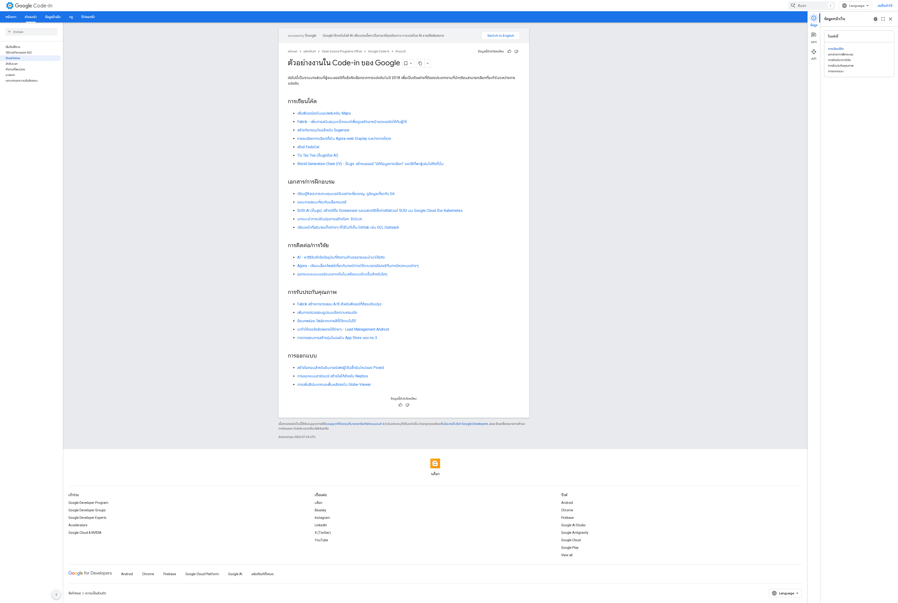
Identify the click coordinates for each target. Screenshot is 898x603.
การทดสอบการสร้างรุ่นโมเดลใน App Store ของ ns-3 (337, 338)
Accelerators (78, 525)
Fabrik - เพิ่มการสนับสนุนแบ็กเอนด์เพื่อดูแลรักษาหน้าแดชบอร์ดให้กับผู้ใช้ (352, 121)
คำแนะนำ (31, 17)
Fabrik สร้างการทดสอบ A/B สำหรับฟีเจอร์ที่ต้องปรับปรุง (339, 304)
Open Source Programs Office (342, 51)
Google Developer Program (88, 503)
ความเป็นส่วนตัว (95, 593)
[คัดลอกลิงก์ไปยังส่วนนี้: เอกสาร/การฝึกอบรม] (339, 182)
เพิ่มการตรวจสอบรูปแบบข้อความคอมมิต (327, 312)
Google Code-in (378, 51)
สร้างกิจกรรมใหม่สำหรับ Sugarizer (323, 130)
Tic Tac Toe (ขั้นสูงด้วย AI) (317, 155)
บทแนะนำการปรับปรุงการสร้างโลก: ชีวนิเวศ (329, 219)
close (890, 19)
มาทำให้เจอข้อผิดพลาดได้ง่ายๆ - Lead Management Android (343, 329)
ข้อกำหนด (75, 593)
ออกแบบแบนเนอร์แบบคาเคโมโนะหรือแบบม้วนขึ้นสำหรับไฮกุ (342, 274)
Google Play (570, 547)
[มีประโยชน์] (509, 51)
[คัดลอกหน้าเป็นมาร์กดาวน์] (420, 63)
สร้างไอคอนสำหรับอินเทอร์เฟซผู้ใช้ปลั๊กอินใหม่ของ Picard (340, 367)
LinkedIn (321, 525)
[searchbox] (31, 32)
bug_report (875, 19)
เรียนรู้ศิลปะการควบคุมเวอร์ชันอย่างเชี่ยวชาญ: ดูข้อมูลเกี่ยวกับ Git (346, 193)
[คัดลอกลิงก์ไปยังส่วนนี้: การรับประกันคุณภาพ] (341, 292)
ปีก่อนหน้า (88, 17)
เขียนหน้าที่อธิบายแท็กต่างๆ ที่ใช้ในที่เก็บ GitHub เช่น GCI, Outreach (348, 227)
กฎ (71, 17)
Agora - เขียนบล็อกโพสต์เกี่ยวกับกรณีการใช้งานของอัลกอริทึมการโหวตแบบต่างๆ (358, 266)
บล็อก (318, 503)
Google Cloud (571, 540)
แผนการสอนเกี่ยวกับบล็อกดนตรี (321, 202)
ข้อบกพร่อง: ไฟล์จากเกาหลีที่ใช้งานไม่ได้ (326, 321)
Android (567, 503)
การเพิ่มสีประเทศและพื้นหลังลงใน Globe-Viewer (334, 384)
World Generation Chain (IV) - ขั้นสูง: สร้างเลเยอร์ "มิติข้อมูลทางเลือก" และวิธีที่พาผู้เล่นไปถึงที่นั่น (370, 164)
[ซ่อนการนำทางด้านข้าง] (56, 594)
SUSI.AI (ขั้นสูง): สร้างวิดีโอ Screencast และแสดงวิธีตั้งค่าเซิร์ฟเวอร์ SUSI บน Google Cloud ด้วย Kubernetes (380, 210)
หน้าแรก (11, 17)
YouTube (321, 540)
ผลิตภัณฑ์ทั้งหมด (263, 574)
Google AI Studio (573, 525)
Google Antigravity (574, 532)
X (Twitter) (323, 532)
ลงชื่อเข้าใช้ (885, 5)
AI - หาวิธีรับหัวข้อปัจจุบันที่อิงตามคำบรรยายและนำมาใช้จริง (341, 257)
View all (566, 555)
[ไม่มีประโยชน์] (516, 51)
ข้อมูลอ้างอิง (53, 17)
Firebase (567, 518)
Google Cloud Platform (202, 574)
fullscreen (883, 19)
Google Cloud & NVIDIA (85, 532)
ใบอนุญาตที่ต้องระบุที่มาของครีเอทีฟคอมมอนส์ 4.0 (355, 424)
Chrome (567, 510)
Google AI (235, 574)
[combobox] (811, 5)
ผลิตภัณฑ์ (310, 51)
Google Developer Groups (87, 510)
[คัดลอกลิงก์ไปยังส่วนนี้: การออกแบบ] (321, 356)
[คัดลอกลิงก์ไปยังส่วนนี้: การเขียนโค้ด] (321, 102)
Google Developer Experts (87, 518)
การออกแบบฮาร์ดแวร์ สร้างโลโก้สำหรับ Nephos (332, 376)
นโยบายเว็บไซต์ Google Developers (465, 424)
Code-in (42, 6)
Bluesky (320, 510)
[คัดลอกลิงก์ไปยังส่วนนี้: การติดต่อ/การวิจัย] (333, 246)
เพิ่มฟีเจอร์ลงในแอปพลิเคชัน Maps (324, 113)
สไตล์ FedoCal (308, 147)
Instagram (322, 518)
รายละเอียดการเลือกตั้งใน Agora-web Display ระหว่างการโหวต (344, 138)
